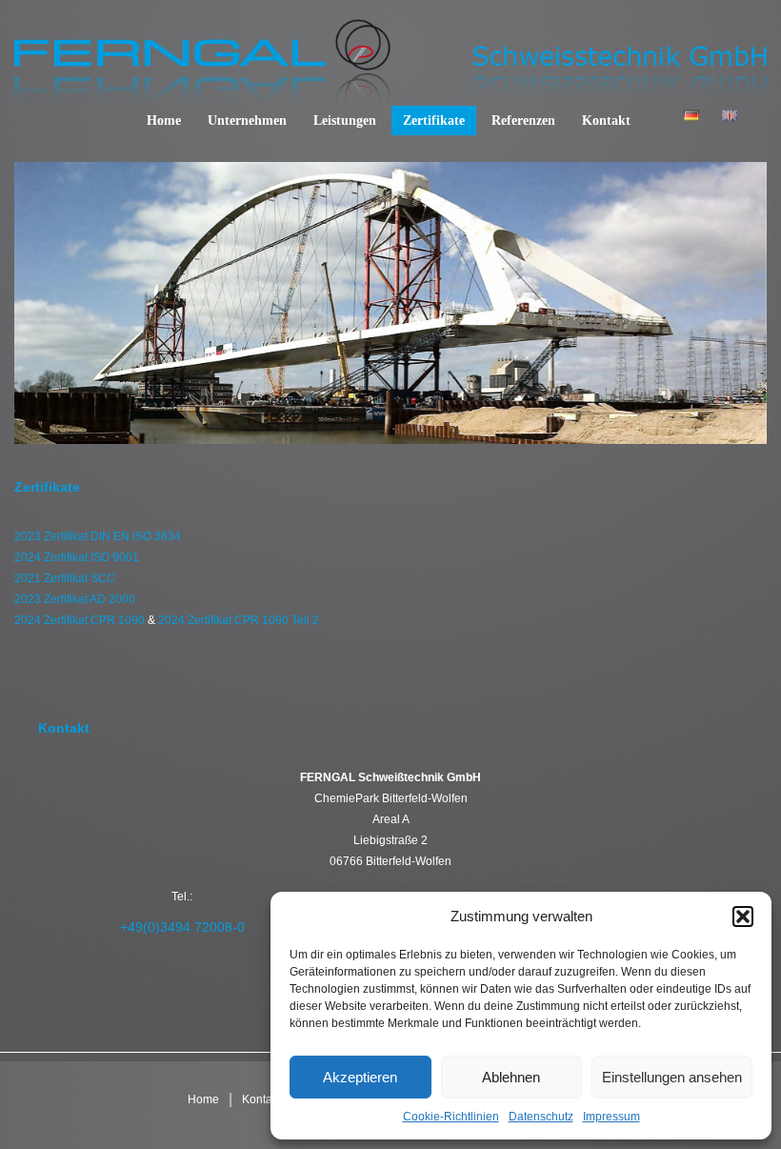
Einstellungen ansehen (672, 1077)
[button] (742, 916)
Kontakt (606, 120)
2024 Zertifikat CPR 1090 (79, 620)
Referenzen (523, 120)
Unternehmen (247, 120)
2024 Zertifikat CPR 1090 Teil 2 (238, 620)
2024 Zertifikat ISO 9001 (76, 557)
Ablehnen (511, 1077)
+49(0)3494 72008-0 (182, 927)
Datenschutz (541, 1116)
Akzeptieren (360, 1077)
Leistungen (344, 120)
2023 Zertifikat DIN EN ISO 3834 (97, 536)
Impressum (611, 1116)
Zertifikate (434, 120)
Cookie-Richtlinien (451, 1116)
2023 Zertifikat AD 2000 (74, 599)
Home (164, 120)
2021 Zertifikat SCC (64, 578)
